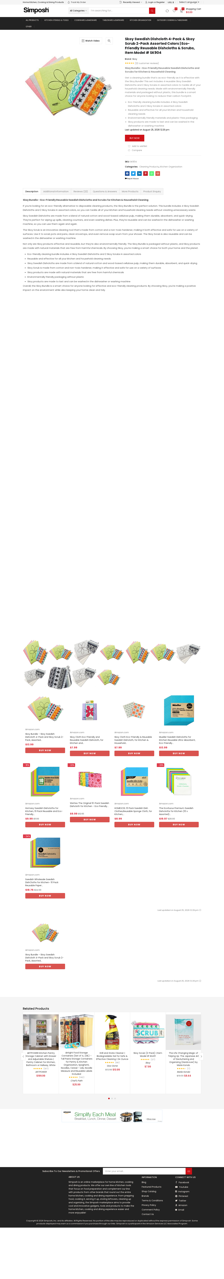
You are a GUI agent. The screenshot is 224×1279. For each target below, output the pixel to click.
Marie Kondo (183, 1071)
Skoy (134, 59)
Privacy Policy (149, 1205)
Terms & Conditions (152, 1200)
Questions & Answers (105, 191)
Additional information (56, 191)
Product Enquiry (152, 191)
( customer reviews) (147, 63)
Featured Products (151, 1186)
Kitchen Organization (140, 20)
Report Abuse (133, 178)
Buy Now (135, 138)
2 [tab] (112, 1098)
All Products (32, 20)
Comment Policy (151, 1209)
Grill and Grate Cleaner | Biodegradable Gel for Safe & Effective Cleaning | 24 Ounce (112, 1056)
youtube (183, 1187)
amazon (182, 1205)
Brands (145, 1195)
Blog (144, 1182)
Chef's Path (76, 1080)
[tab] (32, 191)
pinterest (183, 1196)
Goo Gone (112, 1065)
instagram (183, 1191)
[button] (172, 2)
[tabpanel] (41, 1053)
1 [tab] (109, 1098)
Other (29, 26)
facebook (183, 1182)
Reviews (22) (81, 191)
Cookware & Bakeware (85, 20)
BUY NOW (45, 750)
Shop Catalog (149, 1191)
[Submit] (189, 1171)
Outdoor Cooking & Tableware (172, 20)
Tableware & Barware (113, 20)
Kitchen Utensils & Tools (56, 20)
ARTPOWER (41, 1071)
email (181, 1209)
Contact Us (148, 1214)
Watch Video (92, 40)
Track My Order (78, 2)
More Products (130, 191)
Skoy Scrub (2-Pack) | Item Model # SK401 (147, 1054)
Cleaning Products (149, 166)
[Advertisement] (112, 1145)
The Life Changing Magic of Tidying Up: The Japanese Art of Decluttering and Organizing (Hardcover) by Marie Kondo (183, 1059)
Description (31, 191)
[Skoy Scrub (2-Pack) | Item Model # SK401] (148, 1032)
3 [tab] (115, 1098)
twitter (182, 1200)
